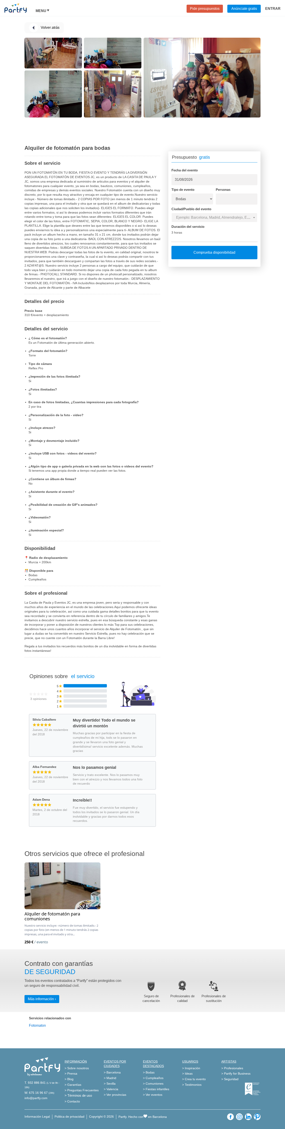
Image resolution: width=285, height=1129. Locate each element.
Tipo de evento (182, 189)
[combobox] (214, 217)
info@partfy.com (35, 1098)
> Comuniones (153, 1083)
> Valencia (111, 1089)
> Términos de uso (78, 1095)
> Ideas (187, 1073)
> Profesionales (232, 1068)
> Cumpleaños (153, 1078)
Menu (41, 11)
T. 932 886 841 (35, 1082)
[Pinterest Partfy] (257, 1116)
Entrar (273, 8)
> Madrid (110, 1078)
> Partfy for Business (235, 1073)
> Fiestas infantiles (156, 1089)
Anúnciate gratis (244, 8)
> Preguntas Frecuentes (82, 1090)
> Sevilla (110, 1083)
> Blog (69, 1079)
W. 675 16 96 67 (36, 1092)
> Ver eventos (152, 1094)
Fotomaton (37, 1025)
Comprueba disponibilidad (214, 252)
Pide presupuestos (205, 8)
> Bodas (149, 1072)
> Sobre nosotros (77, 1068)
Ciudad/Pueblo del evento (191, 209)
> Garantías (73, 1084)
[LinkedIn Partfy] (248, 1116)
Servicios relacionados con (50, 1018)
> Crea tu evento (194, 1079)
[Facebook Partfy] (230, 1116)
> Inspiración (191, 1068)
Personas (223, 189)
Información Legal (37, 1116)
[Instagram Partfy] (239, 1116)
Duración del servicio (187, 226)
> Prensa (71, 1073)
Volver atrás (50, 27)
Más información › (42, 999)
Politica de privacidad (69, 1116)
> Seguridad (229, 1079)
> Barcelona (112, 1072)
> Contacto (72, 1101)
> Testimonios (192, 1084)
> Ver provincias (115, 1094)
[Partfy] (20, 8)
